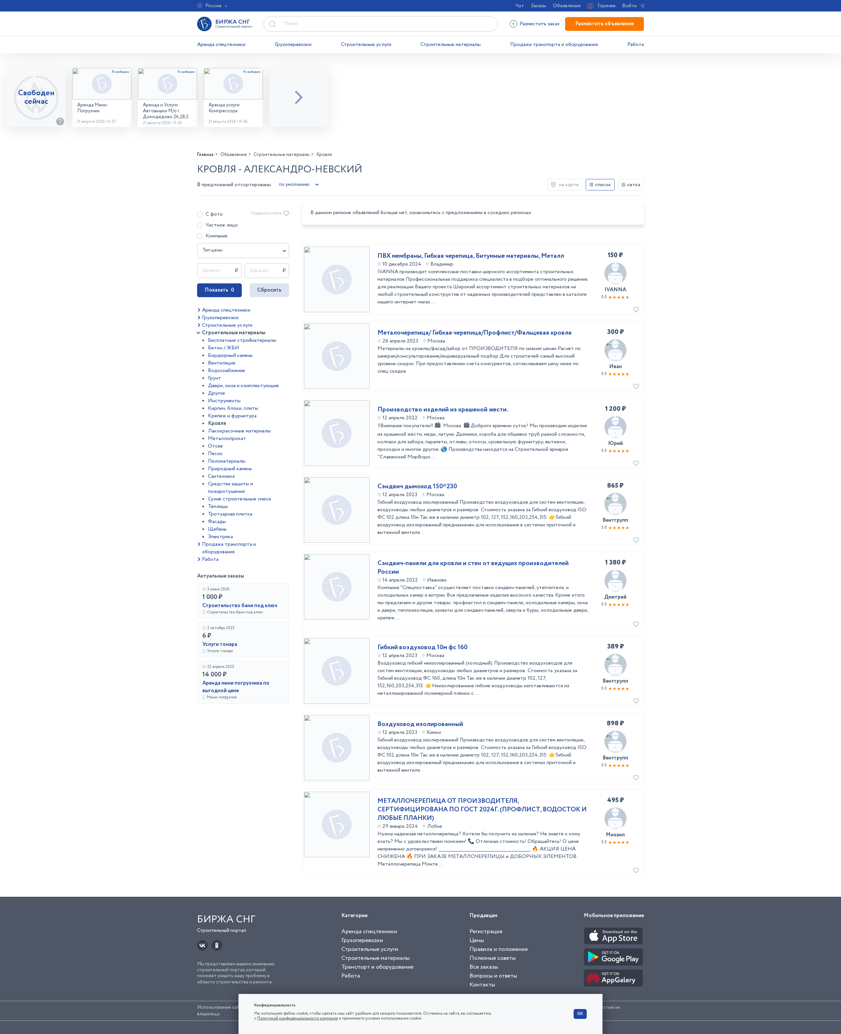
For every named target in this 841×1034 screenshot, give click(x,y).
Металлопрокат (227, 438)
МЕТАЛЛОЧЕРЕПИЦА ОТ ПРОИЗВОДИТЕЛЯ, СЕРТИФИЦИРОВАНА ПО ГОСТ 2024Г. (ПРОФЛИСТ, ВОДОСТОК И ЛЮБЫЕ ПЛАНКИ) (482, 810)
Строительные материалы (450, 44)
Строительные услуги (366, 44)
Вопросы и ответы (493, 976)
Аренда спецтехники (221, 44)
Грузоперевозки (293, 44)
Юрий (615, 443)
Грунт (214, 378)
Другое (216, 393)
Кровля (217, 423)
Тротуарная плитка (230, 514)
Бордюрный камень (230, 355)
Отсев (215, 446)
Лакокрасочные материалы (239, 431)
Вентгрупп (615, 520)
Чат (519, 6)
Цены (476, 940)
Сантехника (221, 476)
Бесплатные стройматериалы (242, 340)
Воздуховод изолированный (420, 724)
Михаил (615, 835)
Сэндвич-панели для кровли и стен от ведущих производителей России (473, 567)
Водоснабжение (226, 370)
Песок (215, 453)
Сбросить (269, 290)
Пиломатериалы (226, 461)
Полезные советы (492, 958)
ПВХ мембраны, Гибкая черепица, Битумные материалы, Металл (470, 256)
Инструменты (224, 401)
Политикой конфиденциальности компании (297, 1018)
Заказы (538, 6)
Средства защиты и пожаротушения (230, 487)
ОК (580, 1014)
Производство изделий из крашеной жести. (442, 410)
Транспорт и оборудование (377, 967)
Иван (615, 366)
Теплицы (218, 506)
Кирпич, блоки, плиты (233, 408)
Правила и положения (498, 949)
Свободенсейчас (36, 97)
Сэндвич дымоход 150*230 (417, 486)
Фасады (217, 521)
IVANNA (615, 290)
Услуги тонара (219, 644)
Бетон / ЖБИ (223, 348)
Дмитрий (615, 597)
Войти (629, 6)
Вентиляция (221, 363)
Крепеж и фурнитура (232, 416)
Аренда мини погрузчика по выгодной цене (235, 686)
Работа (635, 44)
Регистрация (485, 931)
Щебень (217, 529)
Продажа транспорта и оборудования (554, 44)
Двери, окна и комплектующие (243, 385)
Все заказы (483, 967)
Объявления (566, 6)
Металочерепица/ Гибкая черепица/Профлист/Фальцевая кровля (474, 333)
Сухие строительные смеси (239, 499)
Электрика (220, 536)
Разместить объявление (604, 24)
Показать (219, 290)
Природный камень (230, 469)
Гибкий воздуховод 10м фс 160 (422, 647)
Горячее (607, 6)
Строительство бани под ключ (239, 605)
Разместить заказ (539, 24)
